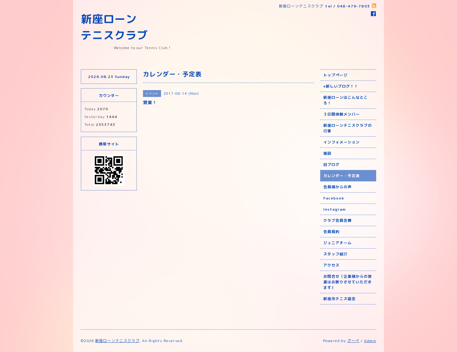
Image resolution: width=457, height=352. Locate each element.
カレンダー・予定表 (341, 175)
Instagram (334, 209)
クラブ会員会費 (337, 220)
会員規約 (331, 231)
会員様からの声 (337, 187)
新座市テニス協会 (339, 298)
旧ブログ (331, 164)
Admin (370, 340)
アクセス (331, 265)
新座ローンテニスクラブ (117, 340)
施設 (327, 153)
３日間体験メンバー (341, 114)
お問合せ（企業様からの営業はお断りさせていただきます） (347, 282)
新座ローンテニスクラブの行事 (347, 128)
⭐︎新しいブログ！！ (340, 86)
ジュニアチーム (337, 242)
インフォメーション (341, 142)
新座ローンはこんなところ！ (345, 100)
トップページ (335, 75)
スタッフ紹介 (335, 254)
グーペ (353, 340)
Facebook (333, 198)
